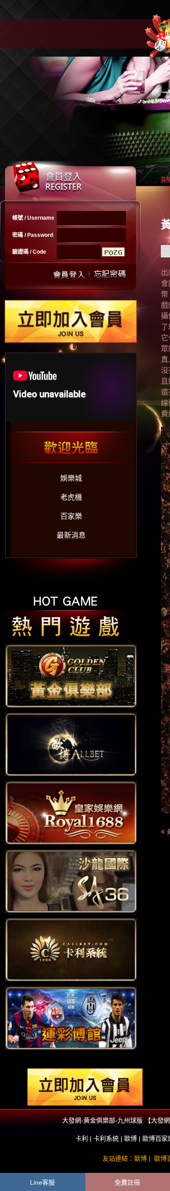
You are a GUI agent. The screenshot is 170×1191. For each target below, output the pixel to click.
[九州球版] (71, 880)
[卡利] (71, 949)
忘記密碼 (107, 274)
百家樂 (71, 516)
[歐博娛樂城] (71, 743)
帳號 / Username (33, 218)
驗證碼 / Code (29, 252)
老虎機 (71, 497)
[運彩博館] (71, 1017)
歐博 (130, 1138)
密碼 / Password (32, 235)
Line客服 (42, 1182)
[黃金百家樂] (71, 812)
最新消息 (71, 535)
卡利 (81, 1138)
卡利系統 (106, 1138)
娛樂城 (71, 478)
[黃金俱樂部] (71, 675)
